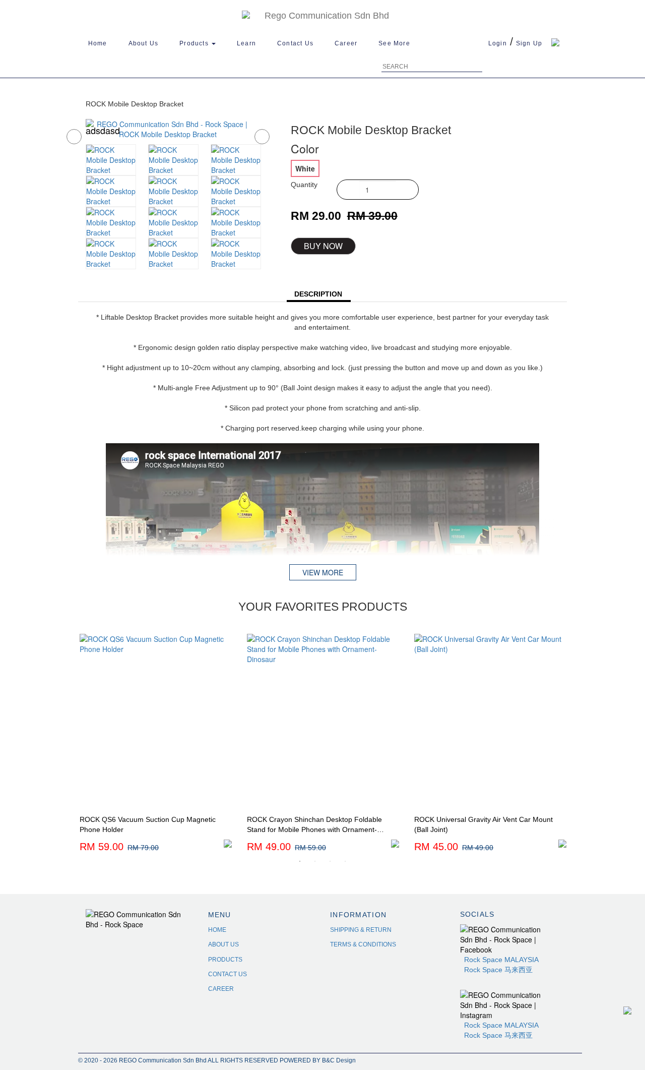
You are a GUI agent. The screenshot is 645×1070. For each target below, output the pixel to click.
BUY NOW (323, 246)
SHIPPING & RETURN (361, 929)
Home (97, 43)
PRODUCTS (225, 959)
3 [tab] (330, 861)
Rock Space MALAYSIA (501, 960)
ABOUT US (223, 944)
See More (394, 43)
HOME (217, 929)
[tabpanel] (156, 744)
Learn (246, 43)
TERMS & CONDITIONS (363, 944)
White (305, 168)
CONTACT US (227, 974)
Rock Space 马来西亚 (496, 970)
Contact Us (295, 43)
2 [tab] (315, 861)
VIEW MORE (322, 572)
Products (195, 43)
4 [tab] (345, 861)
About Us (143, 43)
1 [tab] (300, 861)
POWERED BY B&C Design (318, 1060)
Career (346, 43)
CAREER (221, 988)
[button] (66, 134)
